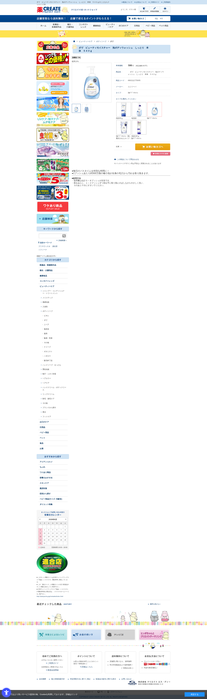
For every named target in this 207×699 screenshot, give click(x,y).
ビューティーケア (110, 25)
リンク (75, 694)
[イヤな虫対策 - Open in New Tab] (53, 135)
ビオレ (46, 316)
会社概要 (42, 679)
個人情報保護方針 (58, 679)
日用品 (136, 25)
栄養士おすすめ (46, 478)
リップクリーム (48, 394)
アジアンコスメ (46, 462)
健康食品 (96, 25)
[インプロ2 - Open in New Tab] (53, 88)
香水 (44, 412)
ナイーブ (47, 347)
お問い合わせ (126, 679)
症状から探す (45, 494)
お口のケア (123, 25)
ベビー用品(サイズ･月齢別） (51, 499)
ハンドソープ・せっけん (52, 365)
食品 (41, 443)
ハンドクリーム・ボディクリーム (54, 388)
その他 (46, 343)
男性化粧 (46, 369)
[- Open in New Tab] (53, 150)
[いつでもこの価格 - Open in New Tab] (53, 58)
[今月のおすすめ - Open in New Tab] (53, 73)
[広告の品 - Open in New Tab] (53, 46)
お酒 (41, 448)
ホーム (43, 25)
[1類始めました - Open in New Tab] (53, 192)
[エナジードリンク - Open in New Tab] (53, 165)
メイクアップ (48, 298)
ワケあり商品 (45, 472)
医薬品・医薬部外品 (56, 25)
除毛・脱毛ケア (48, 399)
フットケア (47, 417)
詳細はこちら (87, 667)
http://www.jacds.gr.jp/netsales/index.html (50, 596)
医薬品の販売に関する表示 (106, 679)
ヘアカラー (47, 378)
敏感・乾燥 (48, 338)
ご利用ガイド (53, 663)
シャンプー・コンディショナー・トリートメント (53, 292)
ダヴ (45, 320)
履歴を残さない (155, 604)
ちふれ (42, 467)
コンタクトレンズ (83, 25)
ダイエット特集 (46, 504)
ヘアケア (46, 383)
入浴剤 (45, 307)
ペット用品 (163, 25)
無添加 (46, 329)
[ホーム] (74, 41)
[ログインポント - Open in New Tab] (53, 178)
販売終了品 (48, 360)
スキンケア (44, 483)
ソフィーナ (42, 250)
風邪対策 (43, 488)
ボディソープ (48, 311)
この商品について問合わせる (128, 159)
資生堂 (54, 246)
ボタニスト (48, 351)
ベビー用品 (150, 25)
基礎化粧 (46, 302)
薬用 (45, 334)
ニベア (46, 325)
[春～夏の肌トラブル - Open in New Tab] (53, 104)
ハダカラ (47, 356)
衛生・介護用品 (70, 25)
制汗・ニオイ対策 (49, 374)
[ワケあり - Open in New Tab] (53, 207)
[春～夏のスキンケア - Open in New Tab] (53, 119)
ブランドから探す (49, 408)
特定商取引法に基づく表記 (80, 679)
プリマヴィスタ (44, 246)
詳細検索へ (62, 240)
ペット (42, 438)
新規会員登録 (53, 670)
